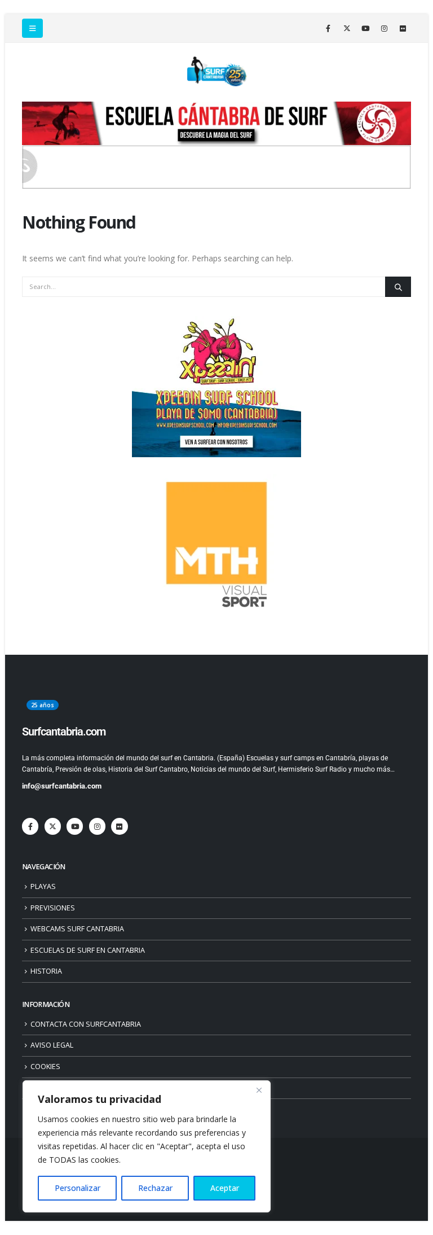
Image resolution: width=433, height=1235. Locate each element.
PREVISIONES (52, 908)
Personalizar (77, 1188)
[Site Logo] (216, 71)
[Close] (259, 1090)
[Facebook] (328, 28)
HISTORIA (46, 971)
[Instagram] (384, 28)
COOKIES (45, 1066)
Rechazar (155, 1188)
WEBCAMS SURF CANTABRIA (77, 929)
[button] (32, 28)
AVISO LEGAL (51, 1045)
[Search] (398, 287)
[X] (347, 28)
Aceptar (224, 1188)
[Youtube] (365, 28)
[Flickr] (402, 28)
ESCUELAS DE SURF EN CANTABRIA (87, 950)
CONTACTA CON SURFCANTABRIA (85, 1024)
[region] (147, 1146)
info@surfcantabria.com (61, 786)
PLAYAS (43, 886)
